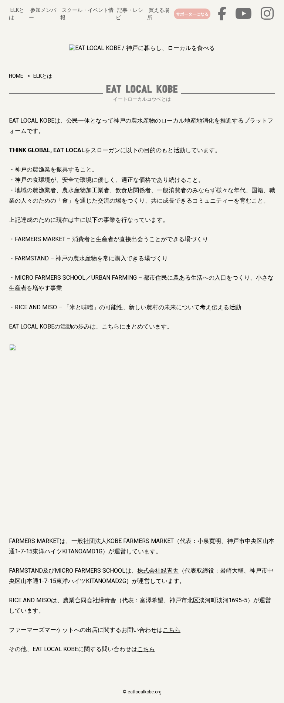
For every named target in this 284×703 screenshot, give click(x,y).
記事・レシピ (129, 13)
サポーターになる (192, 14)
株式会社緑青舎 (158, 570)
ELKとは (16, 13)
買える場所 (158, 13)
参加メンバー (42, 13)
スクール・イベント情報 (87, 13)
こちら (110, 326)
